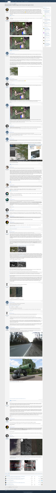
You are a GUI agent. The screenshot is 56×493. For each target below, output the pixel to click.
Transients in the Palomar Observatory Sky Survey (47, 19)
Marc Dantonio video (46, 8)
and (12, 310)
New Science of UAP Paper (10, 480)
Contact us (41, 490)
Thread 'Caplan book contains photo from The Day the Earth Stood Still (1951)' (47, 29)
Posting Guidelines (26, 1)
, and (12, 15)
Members (16, 1)
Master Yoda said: (12, 78)
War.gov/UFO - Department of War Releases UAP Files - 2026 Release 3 (16, 476)
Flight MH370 (12, 483)
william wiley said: (12, 222)
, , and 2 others (14, 190)
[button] (7, 1)
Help (49, 490)
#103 (41, 417)
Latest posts (45, 7)
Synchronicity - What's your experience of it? (47, 23)
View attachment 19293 (17, 305)
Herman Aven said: (12, 302)
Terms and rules (44, 490)
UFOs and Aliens (13, 481)
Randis (7, 483)
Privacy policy (47, 490)
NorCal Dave (8, 481)
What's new (12, 1)
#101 (41, 326)
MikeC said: (11, 435)
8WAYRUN (31, 492)
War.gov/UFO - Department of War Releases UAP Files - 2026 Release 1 (16, 478)
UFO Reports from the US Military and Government (15, 477)
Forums (9, 1)
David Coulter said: (12, 53)
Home (6, 1)
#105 (41, 434)
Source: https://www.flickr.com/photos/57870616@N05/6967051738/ (18, 398)
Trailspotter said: (11, 313)
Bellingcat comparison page (22, 255)
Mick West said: (11, 105)
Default (6, 490)
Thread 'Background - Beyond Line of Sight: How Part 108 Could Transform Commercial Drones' (47, 44)
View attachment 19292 (12, 305)
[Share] (40, 326)
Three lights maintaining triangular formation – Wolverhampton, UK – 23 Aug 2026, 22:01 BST (47, 11)
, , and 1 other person (15, 50)
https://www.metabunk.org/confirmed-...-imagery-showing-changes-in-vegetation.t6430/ (20, 458)
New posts (6, 2)
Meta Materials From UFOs (10, 484)
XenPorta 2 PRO (25, 492)
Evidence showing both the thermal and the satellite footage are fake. (16, 482)
